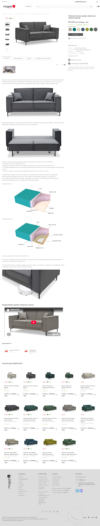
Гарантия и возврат (43, 485)
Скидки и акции (56, 478)
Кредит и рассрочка (44, 481)
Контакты (21, 493)
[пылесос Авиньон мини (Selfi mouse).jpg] (33, 286)
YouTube (50, 511)
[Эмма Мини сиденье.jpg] (33, 235)
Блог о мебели (56, 485)
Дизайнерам (22, 485)
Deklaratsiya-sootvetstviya (32, 351)
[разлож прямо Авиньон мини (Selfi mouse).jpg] (33, 143)
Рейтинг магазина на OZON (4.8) (60, 490)
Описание (7, 58)
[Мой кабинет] (97, 2)
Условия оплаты (43, 476)
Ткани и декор (55, 483)
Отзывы (29, 58)
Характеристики (18, 58)
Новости (21, 481)
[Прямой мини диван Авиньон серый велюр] (36, 33)
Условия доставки (43, 478)
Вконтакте (42, 511)
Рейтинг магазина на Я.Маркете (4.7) (61, 488)
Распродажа (55, 481)
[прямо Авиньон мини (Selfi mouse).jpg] (33, 102)
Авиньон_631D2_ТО (15, 350)
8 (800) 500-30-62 (80, 1)
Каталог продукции (57, 476)
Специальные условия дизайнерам (79, 63)
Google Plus (57, 511)
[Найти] (91, 6)
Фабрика (21, 476)
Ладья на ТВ (21, 495)
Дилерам (21, 483)
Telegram (77, 490)
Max (81, 490)
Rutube (53, 511)
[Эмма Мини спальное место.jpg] (33, 200)
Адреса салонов (23, 491)
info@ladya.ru (81, 480)
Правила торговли (43, 491)
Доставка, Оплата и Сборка (43, 58)
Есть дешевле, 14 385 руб (82, 24)
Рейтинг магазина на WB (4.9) (60, 492)
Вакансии (21, 489)
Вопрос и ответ (42, 483)
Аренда (20, 487)
